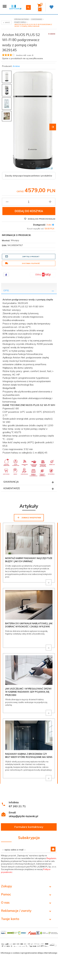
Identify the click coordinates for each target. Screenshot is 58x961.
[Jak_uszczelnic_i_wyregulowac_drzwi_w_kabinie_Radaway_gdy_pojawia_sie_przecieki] (49, 713)
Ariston (16, 66)
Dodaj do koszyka (29, 211)
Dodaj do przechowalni (41, 219)
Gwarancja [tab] (11, 481)
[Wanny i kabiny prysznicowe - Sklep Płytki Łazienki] (15, 7)
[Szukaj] (28, 7)
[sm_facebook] (6, 274)
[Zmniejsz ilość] (7, 201)
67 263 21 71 (17, 806)
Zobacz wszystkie (31, 517)
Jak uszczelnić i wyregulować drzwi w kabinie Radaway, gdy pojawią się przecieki (28, 691)
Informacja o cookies (10, 953)
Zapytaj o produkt (30, 257)
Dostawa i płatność (31, 263)
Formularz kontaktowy (28, 827)
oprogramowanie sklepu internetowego (39, 953)
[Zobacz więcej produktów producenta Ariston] (51, 33)
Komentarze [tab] (11, 488)
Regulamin (51, 858)
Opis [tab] (6, 290)
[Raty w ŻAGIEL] (42, 274)
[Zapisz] (53, 849)
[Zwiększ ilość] (50, 201)
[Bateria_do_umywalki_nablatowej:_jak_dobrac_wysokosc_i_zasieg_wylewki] (49, 648)
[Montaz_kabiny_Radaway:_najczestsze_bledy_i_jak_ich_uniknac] (49, 582)
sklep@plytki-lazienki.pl (23, 816)
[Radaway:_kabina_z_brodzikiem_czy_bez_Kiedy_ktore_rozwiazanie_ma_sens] (49, 778)
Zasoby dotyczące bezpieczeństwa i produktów (28, 175)
